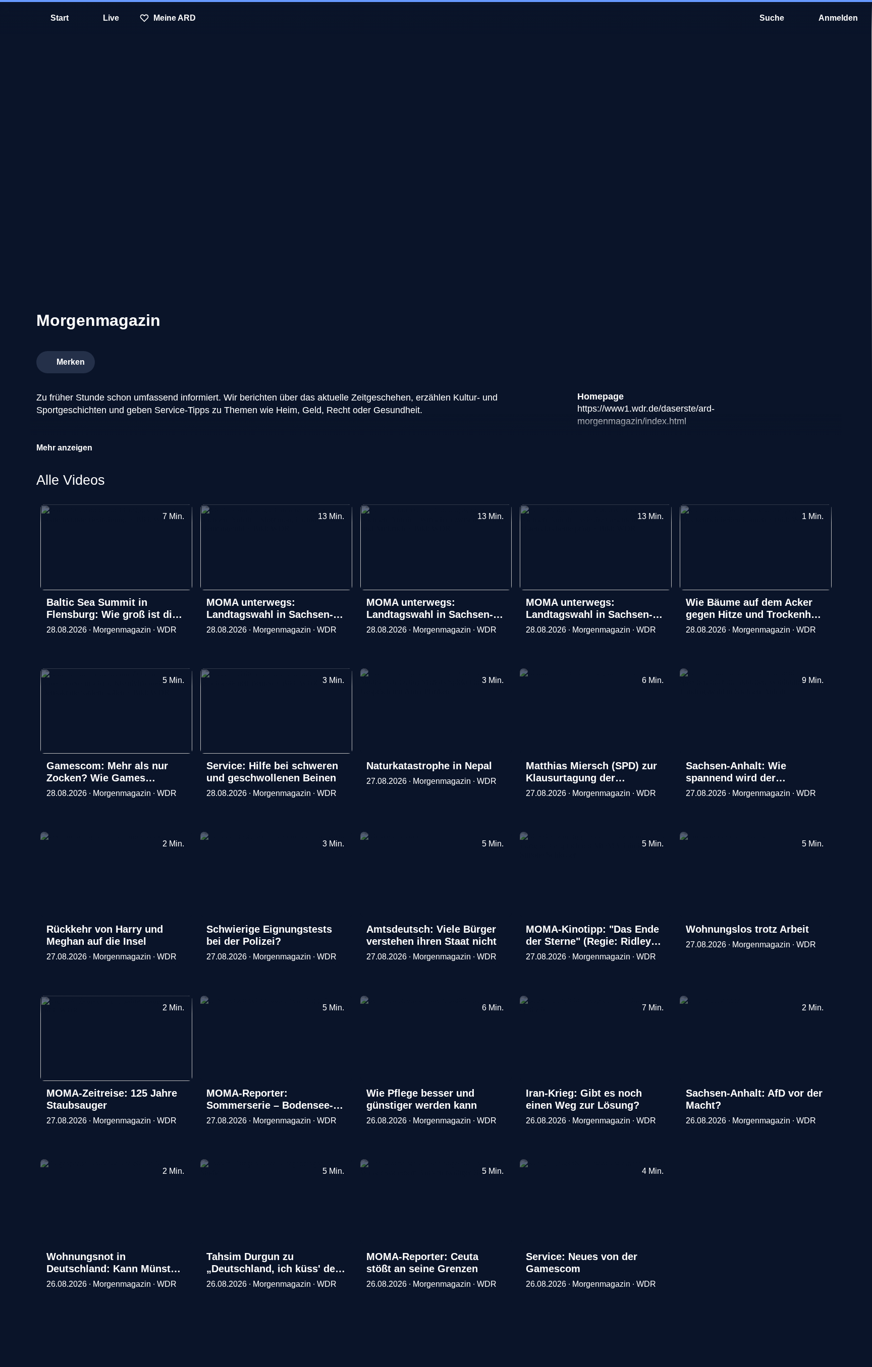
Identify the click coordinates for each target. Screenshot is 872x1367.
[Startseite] (436, 18)
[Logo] (760, 359)
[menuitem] (15, 18)
